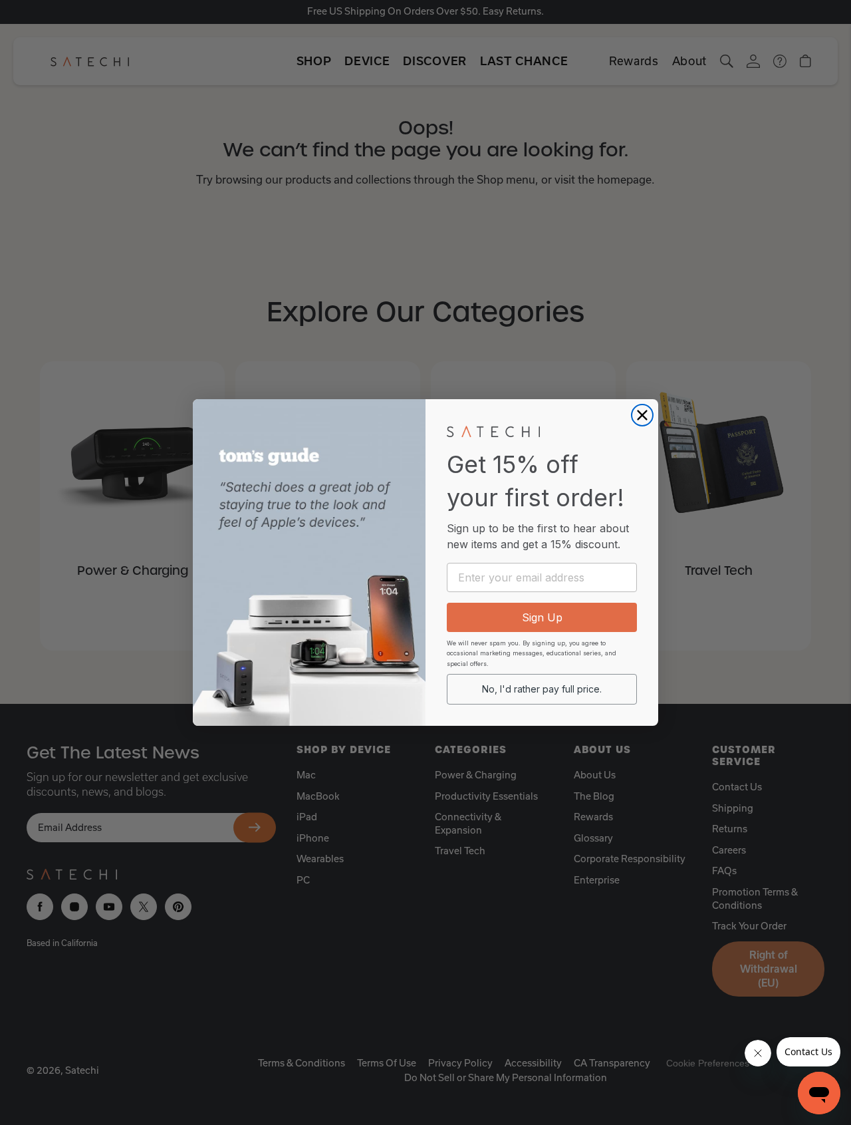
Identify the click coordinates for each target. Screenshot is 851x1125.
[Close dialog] (642, 415)
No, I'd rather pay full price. (542, 689)
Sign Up (542, 617)
